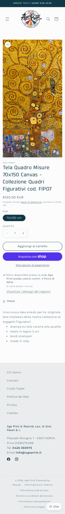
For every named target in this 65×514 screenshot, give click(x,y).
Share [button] (11, 301)
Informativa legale (34, 507)
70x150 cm (14, 217)
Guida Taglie (16, 388)
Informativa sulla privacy (34, 490)
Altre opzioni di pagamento (32, 265)
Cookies (12, 413)
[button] (7, 19)
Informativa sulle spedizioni (34, 501)
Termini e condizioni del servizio (34, 496)
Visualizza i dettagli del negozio (28, 291)
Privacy (12, 404)
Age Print (30, 480)
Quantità (8, 226)
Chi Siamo (14, 372)
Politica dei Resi (18, 396)
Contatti (12, 380)
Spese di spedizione (31, 202)
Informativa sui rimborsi (39, 485)
